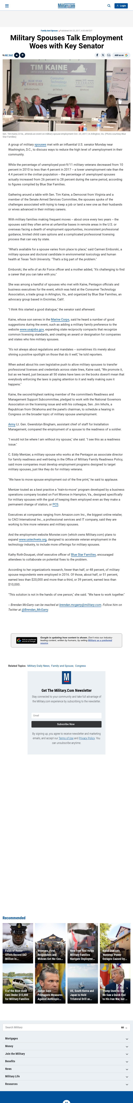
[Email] (108, 55)
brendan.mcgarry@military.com (80, 605)
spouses (40, 144)
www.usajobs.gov (32, 329)
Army (11, 424)
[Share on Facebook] (97, 55)
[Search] (109, 5)
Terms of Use (66, 738)
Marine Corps (60, 319)
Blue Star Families (83, 554)
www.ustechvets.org (33, 539)
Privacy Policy (87, 738)
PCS (55, 504)
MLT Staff (9, 55)
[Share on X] (103, 55)
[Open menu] (7, 6)
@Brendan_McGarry (35, 610)
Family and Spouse (49, 31)
